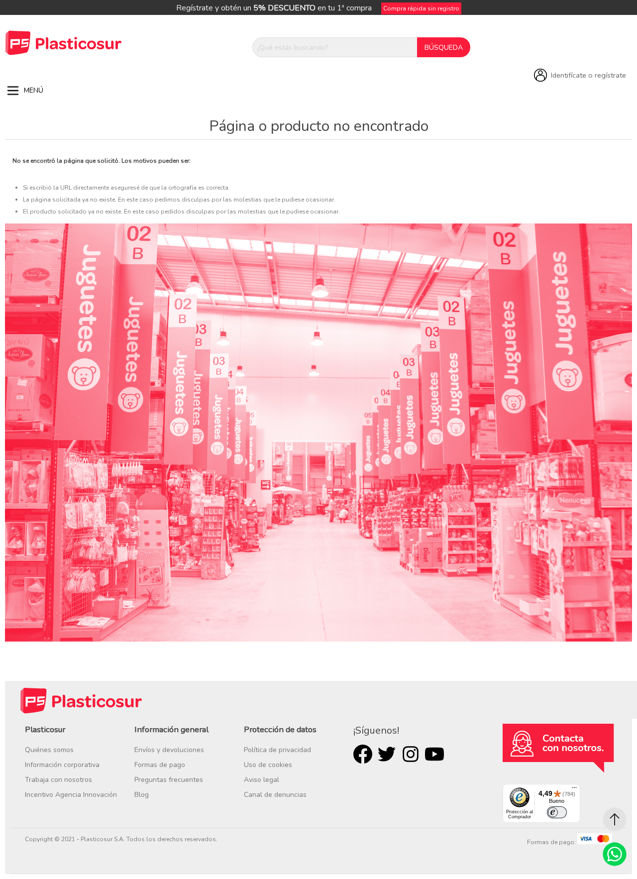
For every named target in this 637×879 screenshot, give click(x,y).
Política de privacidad (277, 750)
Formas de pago (159, 764)
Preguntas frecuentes (168, 779)
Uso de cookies (268, 764)
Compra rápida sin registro (421, 8)
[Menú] (574, 790)
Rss (410, 754)
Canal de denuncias (275, 794)
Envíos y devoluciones (169, 750)
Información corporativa (62, 764)
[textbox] (335, 47)
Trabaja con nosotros (58, 779)
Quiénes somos (49, 750)
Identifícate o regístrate (588, 75)
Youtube (434, 754)
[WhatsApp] (614, 854)
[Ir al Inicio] (614, 819)
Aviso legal (261, 779)
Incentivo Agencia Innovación (71, 794)
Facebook (362, 754)
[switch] (557, 812)
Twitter (386, 754)
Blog (141, 794)
